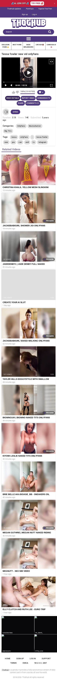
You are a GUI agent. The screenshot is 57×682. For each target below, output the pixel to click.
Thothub (25, 677)
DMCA (25, 663)
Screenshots (43, 98)
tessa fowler (42, 137)
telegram (42, 142)
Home (7, 658)
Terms (13, 663)
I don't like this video (17, 92)
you (13, 142)
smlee (15, 112)
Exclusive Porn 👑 (6, 46)
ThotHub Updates (14, 9)
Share (21, 103)
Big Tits (8, 131)
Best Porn (17, 44)
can (20, 142)
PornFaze (29, 9)
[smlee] (6, 112)
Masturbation (35, 126)
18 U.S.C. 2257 (40, 663)
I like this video (13, 92)
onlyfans (24, 137)
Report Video (28, 98)
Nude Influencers (28, 46)
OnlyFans (21, 126)
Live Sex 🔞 (40, 44)
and (27, 142)
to (34, 142)
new (6, 142)
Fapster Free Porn (45, 9)
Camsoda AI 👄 (51, 46)
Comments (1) (32, 103)
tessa (14, 137)
